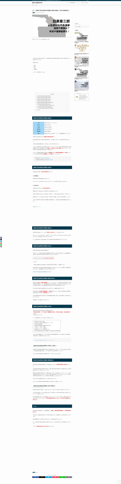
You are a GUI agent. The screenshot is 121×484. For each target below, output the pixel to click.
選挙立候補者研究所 (37, 2)
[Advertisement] (52, 48)
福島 (36, 472)
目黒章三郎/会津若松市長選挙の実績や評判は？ (45, 102)
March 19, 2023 (50, 159)
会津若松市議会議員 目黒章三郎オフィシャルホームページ (45, 340)
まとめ (38, 109)
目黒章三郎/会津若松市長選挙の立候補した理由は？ (47, 105)
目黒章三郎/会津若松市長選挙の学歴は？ (44, 97)
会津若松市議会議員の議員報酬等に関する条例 (43, 271)
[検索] (88, 0)
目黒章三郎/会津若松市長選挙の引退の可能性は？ (46, 108)
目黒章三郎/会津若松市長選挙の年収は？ (44, 100)
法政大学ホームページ (36, 206)
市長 (33, 12)
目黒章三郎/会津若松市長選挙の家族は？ (44, 99)
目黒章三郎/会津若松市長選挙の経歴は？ (44, 96)
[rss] (87, 0)
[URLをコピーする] (69, 477)
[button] (35, 477)
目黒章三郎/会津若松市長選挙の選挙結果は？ (45, 106)
